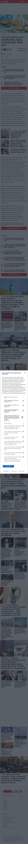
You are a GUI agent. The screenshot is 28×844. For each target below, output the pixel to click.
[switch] (23, 400)
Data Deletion (6, 471)
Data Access (14, 471)
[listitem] (14, 397)
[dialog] (14, 422)
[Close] (25, 373)
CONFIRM (8, 466)
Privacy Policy (22, 471)
